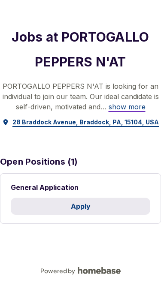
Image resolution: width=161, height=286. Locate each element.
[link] (127, 106)
